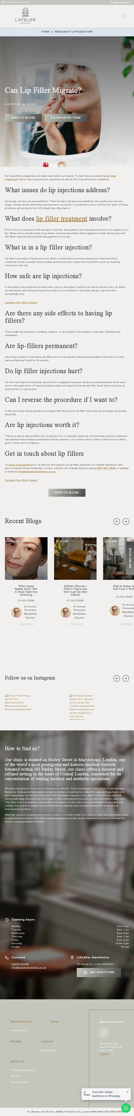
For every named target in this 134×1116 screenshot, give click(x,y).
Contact (47, 1042)
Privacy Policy (21, 1022)
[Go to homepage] (25, 16)
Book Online (48, 1050)
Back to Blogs (23, 118)
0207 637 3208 (106, 468)
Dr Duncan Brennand (22, 1070)
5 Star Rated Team (66, 118)
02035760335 (20, 964)
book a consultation (21, 465)
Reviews (104, 1054)
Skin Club (15, 1076)
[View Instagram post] (18, 707)
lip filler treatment (61, 219)
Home (46, 32)
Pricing (15, 1042)
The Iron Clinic (19, 1082)
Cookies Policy (19, 1030)
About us (17, 1062)
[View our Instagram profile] (104, 1033)
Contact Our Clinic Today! (21, 303)
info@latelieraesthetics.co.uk (28, 968)
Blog (55, 1022)
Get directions (102, 972)
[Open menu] (125, 16)
